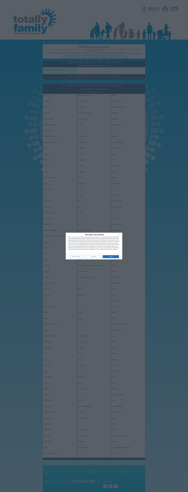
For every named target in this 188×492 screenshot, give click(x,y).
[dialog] (94, 246)
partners (76, 236)
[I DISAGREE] (119, 235)
